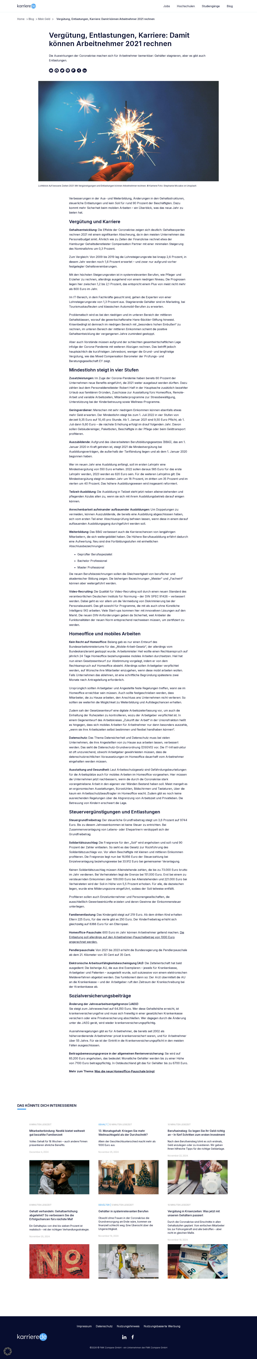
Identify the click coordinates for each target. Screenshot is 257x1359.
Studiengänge (211, 6)
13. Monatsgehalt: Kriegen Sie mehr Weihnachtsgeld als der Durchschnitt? (123, 1132)
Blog (230, 6)
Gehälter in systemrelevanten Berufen (123, 1211)
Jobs (166, 6)
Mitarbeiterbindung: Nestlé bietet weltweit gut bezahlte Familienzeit (57, 1132)
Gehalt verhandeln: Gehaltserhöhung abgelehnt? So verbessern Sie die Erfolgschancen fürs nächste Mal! (53, 1215)
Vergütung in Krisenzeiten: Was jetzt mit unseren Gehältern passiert (194, 1213)
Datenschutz (104, 1326)
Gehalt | (103, 1124)
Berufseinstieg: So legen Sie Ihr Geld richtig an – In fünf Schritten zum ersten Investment (196, 1132)
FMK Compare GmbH (156, 1347)
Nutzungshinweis (128, 1326)
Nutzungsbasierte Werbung (162, 1326)
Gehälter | (104, 1205)
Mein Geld (44, 19)
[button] (7, 1351)
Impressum (84, 1326)
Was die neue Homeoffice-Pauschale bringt (124, 1071)
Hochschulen (186, 6)
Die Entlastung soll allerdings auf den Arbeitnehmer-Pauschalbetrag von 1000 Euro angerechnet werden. (126, 937)
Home (20, 19)
